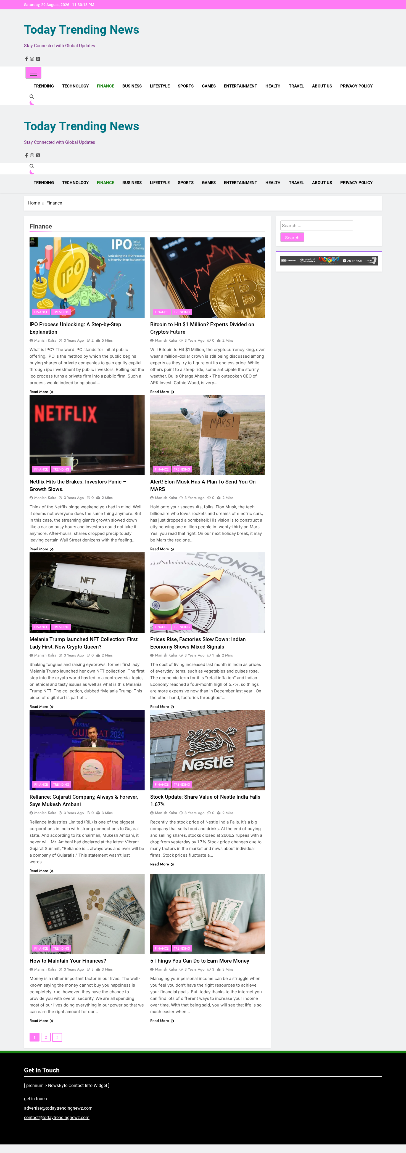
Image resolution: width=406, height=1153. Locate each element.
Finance (105, 86)
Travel (296, 86)
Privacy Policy (356, 86)
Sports (186, 86)
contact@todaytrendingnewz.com (56, 1117)
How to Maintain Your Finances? (68, 961)
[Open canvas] (33, 73)
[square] (38, 59)
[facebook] (26, 59)
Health (273, 86)
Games (209, 86)
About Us (322, 86)
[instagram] (32, 59)
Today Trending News (81, 29)
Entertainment (240, 86)
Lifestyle (160, 86)
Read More (39, 391)
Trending (44, 86)
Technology (75, 86)
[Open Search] (32, 96)
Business (132, 86)
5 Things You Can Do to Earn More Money (199, 961)
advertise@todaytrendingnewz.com (58, 1108)
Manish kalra (45, 340)
